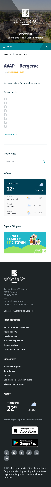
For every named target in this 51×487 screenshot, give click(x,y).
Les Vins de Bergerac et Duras (18, 380)
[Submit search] (44, 162)
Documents (21, 54)
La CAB (7, 375)
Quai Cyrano (9, 371)
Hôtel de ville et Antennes (16, 327)
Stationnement (11, 336)
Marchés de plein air (13, 341)
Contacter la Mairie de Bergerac (19, 311)
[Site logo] (25, 29)
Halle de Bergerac (12, 366)
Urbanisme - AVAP (16, 72)
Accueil (7, 54)
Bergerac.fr (25, 33)
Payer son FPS (10, 332)
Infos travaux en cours (14, 349)
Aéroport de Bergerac (14, 384)
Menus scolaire (11, 345)
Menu (9, 46)
